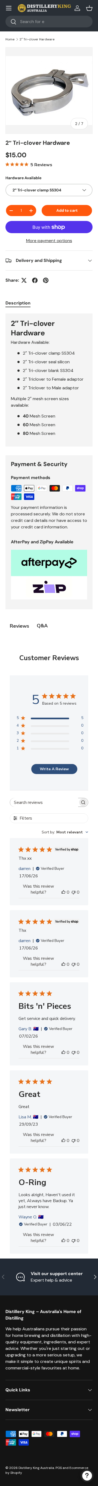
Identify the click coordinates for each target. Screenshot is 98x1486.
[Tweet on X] (24, 280)
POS (59, 1468)
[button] (89, 8)
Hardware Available (23, 177)
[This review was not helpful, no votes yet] (73, 892)
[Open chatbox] (87, 1475)
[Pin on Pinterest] (45, 280)
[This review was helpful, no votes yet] (63, 892)
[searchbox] (44, 802)
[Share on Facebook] (34, 280)
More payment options (49, 240)
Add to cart (67, 210)
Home (9, 39)
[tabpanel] (49, 380)
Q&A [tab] (42, 625)
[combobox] (49, 21)
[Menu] (9, 8)
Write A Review (54, 769)
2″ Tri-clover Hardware (37, 39)
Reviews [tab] (19, 626)
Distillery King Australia (36, 1468)
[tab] (17, 303)
